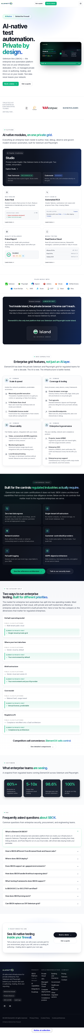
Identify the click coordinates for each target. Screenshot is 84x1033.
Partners (64, 977)
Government (55, 982)
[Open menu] (81, 3)
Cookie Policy (45, 1018)
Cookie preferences (58, 1018)
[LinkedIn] (5, 1006)
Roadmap (35, 992)
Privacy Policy (34, 1018)
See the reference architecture (28, 571)
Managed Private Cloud (44, 984)
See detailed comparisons (42, 747)
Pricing (63, 974)
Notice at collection (42, 1030)
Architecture (45, 995)
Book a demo (51, 3)
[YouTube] (10, 1006)
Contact (64, 980)
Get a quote (39, 3)
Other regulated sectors (54, 995)
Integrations (36, 989)
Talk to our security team (60, 571)
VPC (42, 979)
